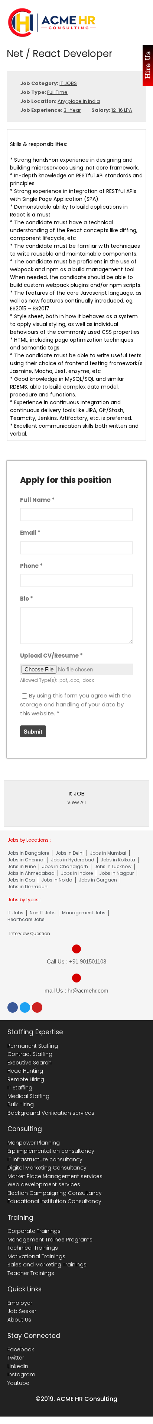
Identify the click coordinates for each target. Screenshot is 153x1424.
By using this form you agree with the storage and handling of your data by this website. (75, 704)
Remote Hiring (25, 1079)
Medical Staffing (28, 1096)
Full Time (57, 92)
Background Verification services (50, 1113)
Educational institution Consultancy (54, 1201)
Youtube (18, 1383)
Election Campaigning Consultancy (54, 1193)
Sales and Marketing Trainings (47, 1264)
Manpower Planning (33, 1142)
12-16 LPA (121, 110)
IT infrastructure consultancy (44, 1159)
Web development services (43, 1184)
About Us (19, 1319)
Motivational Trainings (36, 1256)
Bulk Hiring (20, 1104)
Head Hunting (25, 1071)
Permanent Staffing (32, 1046)
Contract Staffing (29, 1054)
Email (30, 533)
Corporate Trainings (34, 1231)
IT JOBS (68, 83)
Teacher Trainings (30, 1273)
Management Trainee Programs (49, 1239)
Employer (19, 1303)
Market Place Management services (54, 1176)
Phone (31, 566)
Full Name (37, 500)
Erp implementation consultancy (50, 1151)
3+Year (72, 110)
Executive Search (29, 1062)
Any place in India (79, 101)
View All (76, 802)
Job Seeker (21, 1311)
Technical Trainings (32, 1247)
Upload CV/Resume (51, 655)
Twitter (15, 1357)
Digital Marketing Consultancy (47, 1167)
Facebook (20, 1349)
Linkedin (17, 1366)
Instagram (21, 1374)
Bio (26, 598)
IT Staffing (19, 1087)
